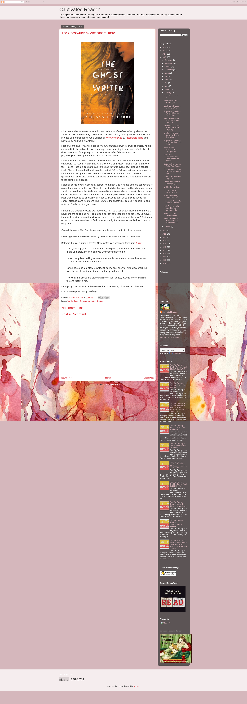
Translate (177, 354)
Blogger (136, 686)
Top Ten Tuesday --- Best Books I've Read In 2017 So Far (178, 484)
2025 (164, 51)
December (169, 60)
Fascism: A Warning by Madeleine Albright (172, 202)
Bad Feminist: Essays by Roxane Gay (172, 107)
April (166, 86)
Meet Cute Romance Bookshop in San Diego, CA (171, 120)
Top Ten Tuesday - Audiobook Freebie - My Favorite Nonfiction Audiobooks (178, 465)
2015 (164, 253)
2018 (164, 244)
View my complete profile (169, 337)
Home (108, 378)
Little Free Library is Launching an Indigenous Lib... (171, 208)
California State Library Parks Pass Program (172, 165)
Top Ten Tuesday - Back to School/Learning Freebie (177, 523)
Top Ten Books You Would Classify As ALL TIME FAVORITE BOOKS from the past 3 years (178, 544)
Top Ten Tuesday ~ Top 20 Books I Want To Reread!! (178, 446)
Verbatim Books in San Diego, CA (172, 178)
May (166, 83)
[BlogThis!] (101, 297)
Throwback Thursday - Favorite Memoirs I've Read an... (172, 113)
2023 (164, 57)
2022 (164, 231)
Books (76, 301)
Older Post (148, 378)
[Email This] (99, 297)
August (167, 73)
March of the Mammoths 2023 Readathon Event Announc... (171, 158)
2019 (164, 241)
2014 (164, 257)
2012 (164, 263)
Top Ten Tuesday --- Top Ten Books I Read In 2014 (178, 385)
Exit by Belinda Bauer (172, 187)
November (169, 63)
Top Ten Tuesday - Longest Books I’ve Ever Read (177, 428)
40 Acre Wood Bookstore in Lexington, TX (170, 149)
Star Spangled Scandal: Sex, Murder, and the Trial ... (173, 171)
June (167, 80)
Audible (70, 301)
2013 (164, 260)
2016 (164, 250)
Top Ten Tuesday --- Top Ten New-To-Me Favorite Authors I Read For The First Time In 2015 (177, 407)
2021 (164, 234)
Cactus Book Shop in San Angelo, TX (172, 183)
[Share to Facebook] (106, 297)
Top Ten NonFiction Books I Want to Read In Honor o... (171, 221)
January (168, 227)
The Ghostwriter (114, 137)
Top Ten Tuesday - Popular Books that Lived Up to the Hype (178, 504)
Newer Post (66, 378)
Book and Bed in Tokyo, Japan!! (170, 191)
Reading (99, 301)
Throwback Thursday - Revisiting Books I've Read (173, 142)
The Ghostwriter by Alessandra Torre (171, 197)
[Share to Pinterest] (109, 297)
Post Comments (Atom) (112, 384)
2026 (164, 47)
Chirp (138, 243)
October (168, 67)
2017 (164, 247)
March (167, 89)
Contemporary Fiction (87, 301)
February (168, 93)
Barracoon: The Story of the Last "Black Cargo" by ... (172, 128)
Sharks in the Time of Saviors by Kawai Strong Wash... (172, 135)
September (169, 70)
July (166, 76)
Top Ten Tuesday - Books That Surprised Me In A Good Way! (178, 367)
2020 (164, 237)
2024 (164, 54)
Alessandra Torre (134, 137)
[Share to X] (104, 297)
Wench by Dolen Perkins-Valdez (170, 214)
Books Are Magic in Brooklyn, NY (171, 102)
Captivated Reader (79, 9)
